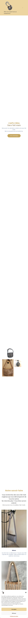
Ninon (14, 550)
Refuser (14, 613)
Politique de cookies (14, 616)
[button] (26, 592)
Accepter (14, 609)
